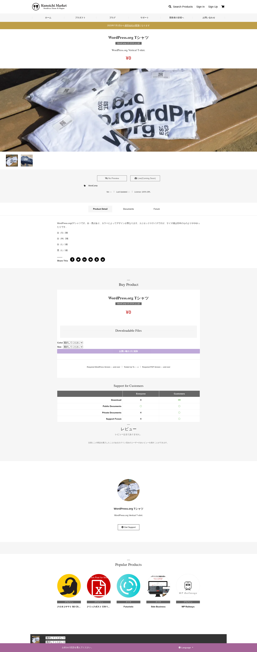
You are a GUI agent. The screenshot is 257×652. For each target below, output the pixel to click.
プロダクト (80, 17)
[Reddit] (103, 259)
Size (59, 347)
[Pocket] (90, 259)
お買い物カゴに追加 (128, 351)
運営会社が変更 (132, 25)
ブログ (112, 17)
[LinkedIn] (84, 259)
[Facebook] (72, 259)
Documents (128, 209)
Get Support (130, 527)
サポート (144, 17)
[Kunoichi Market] (49, 6)
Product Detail (100, 209)
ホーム (48, 17)
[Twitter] (78, 259)
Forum (157, 209)
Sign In (200, 6)
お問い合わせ (209, 17)
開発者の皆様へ (176, 17)
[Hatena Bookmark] (96, 259)
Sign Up (213, 6)
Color (60, 342)
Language (186, 647)
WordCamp (93, 186)
